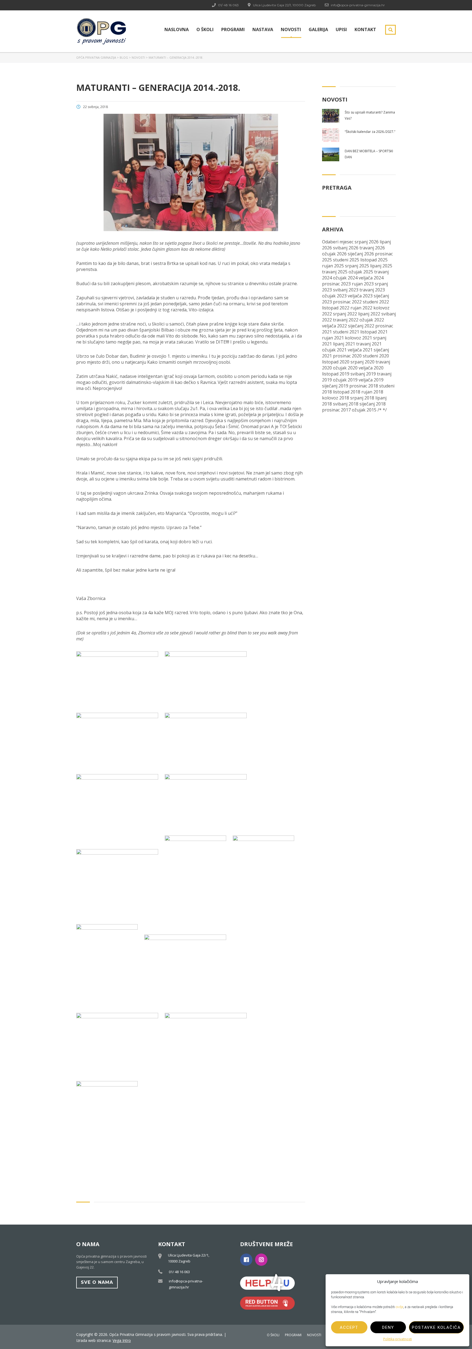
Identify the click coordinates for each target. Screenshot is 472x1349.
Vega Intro (122, 1340)
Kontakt (365, 29)
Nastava (262, 29)
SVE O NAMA (97, 1282)
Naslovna (176, 29)
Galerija (318, 29)
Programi (233, 29)
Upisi (341, 29)
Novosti (291, 29)
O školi (205, 29)
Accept (349, 1327)
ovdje (399, 1307)
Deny (388, 1327)
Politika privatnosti (397, 1339)
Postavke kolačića (436, 1327)
